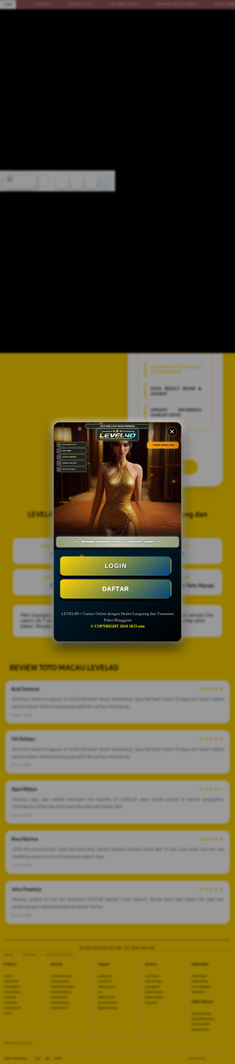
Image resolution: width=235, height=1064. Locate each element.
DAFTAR (115, 588)
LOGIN (116, 565)
